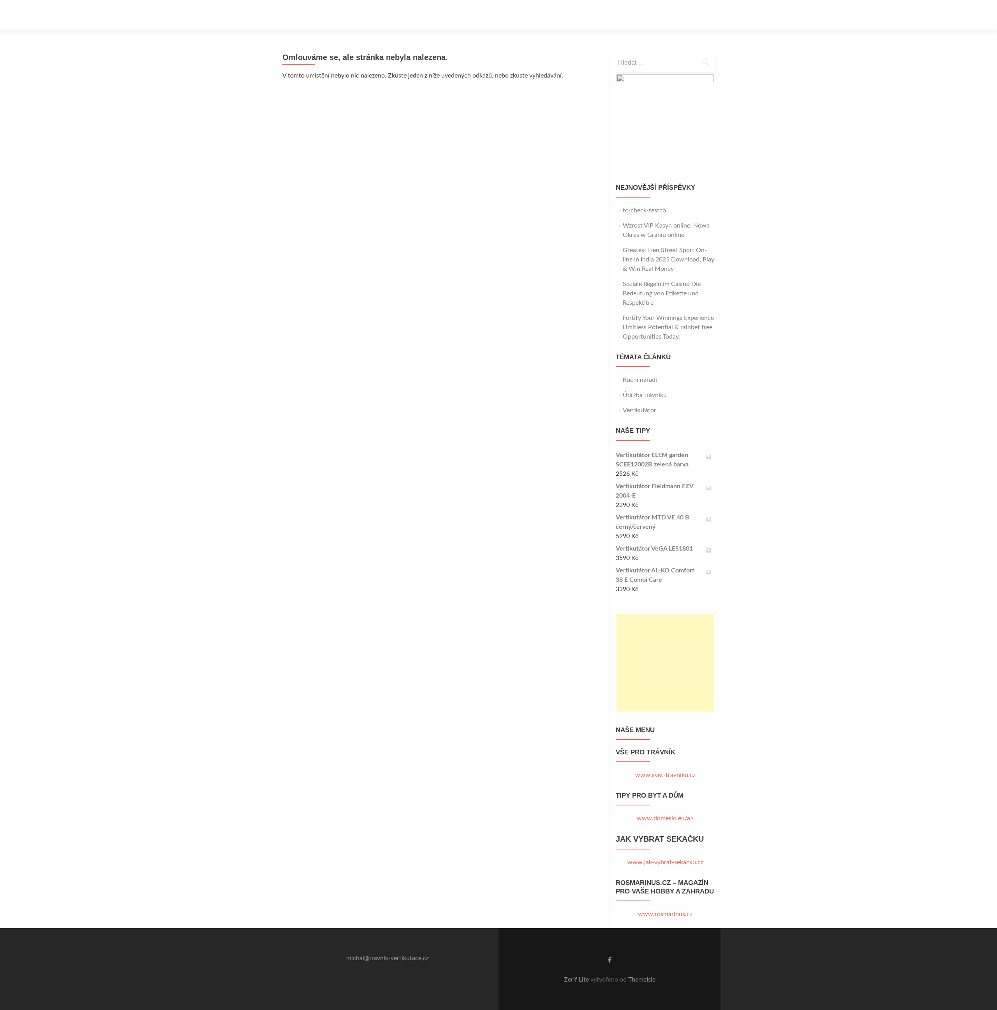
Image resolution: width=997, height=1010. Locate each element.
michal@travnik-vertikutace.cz (387, 958)
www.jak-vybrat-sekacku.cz (665, 862)
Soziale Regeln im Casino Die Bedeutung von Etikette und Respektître (662, 293)
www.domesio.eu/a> (665, 818)
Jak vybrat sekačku (660, 839)
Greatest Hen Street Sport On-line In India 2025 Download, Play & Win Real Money (668, 259)
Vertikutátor (639, 410)
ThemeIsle (641, 979)
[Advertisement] (665, 663)
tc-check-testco (644, 210)
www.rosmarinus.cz (665, 914)
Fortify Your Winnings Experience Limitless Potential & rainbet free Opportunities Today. (668, 327)
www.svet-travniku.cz (665, 775)
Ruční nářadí (640, 380)
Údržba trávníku (645, 395)
